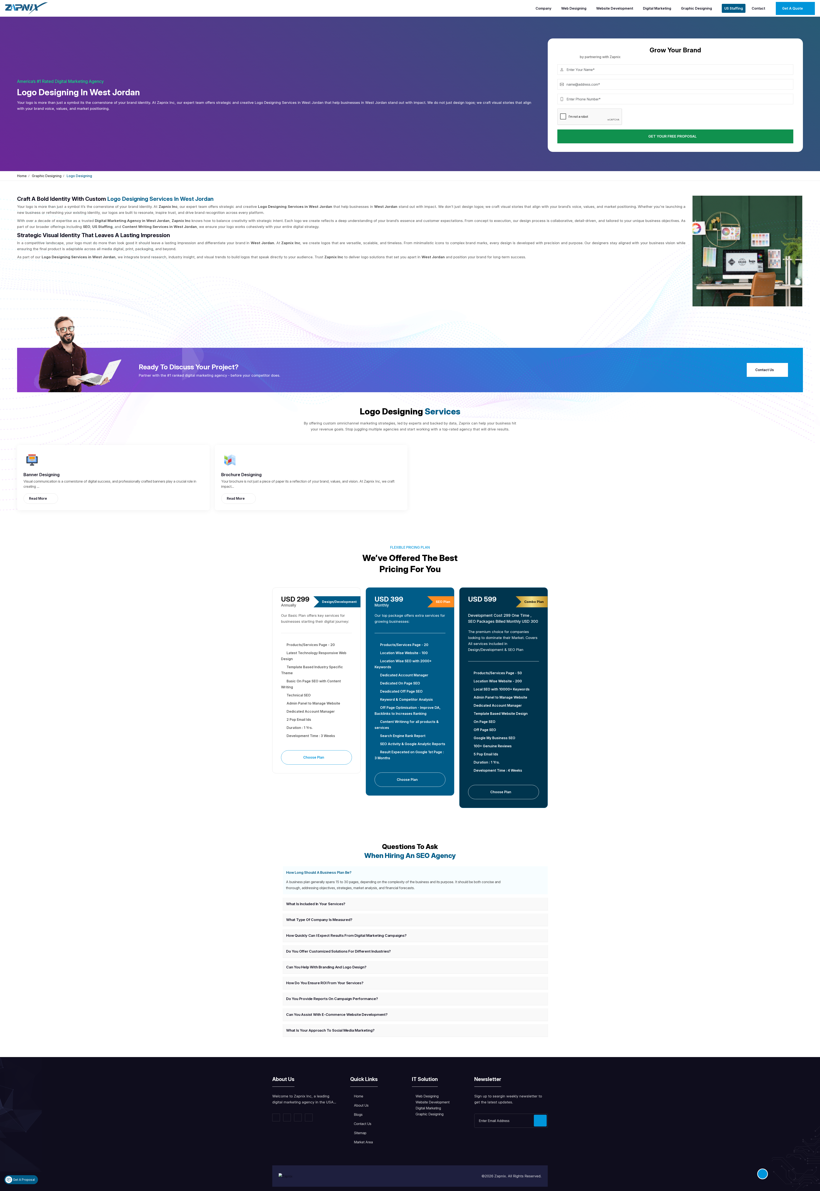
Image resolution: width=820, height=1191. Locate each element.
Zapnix (500, 1176)
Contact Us (765, 370)
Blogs (358, 1114)
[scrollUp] (762, 1174)
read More (38, 498)
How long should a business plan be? (318, 872)
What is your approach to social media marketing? (330, 1030)
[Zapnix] (26, 8)
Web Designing (573, 8)
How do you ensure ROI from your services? (324, 983)
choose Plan (314, 757)
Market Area (363, 1142)
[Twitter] (287, 1117)
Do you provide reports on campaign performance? (332, 999)
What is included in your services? (315, 904)
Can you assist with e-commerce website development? (337, 1014)
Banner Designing (41, 474)
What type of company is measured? (319, 920)
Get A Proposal (23, 1179)
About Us (361, 1105)
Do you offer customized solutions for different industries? (338, 951)
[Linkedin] (298, 1117)
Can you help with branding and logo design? (326, 967)
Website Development (614, 8)
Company (543, 8)
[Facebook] (276, 1117)
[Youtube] (309, 1117)
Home (22, 176)
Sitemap (360, 1133)
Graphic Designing (696, 8)
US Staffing (733, 8)
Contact (758, 8)
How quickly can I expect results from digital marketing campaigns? (346, 935)
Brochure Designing (241, 474)
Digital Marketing (657, 8)
